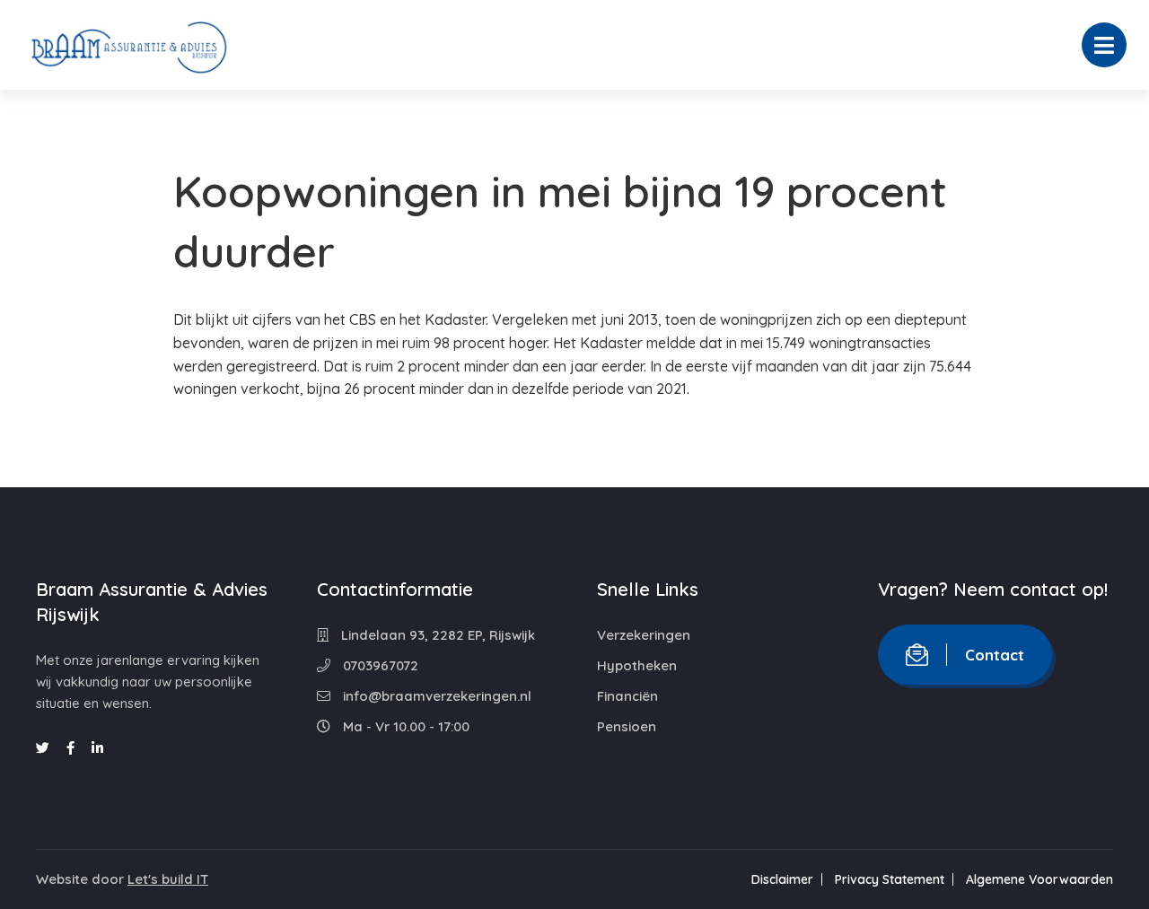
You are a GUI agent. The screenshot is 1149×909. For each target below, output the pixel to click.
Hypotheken (637, 665)
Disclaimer (782, 879)
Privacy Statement (889, 879)
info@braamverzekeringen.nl (435, 695)
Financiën (627, 695)
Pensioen (626, 726)
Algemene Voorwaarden (1039, 879)
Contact (994, 654)
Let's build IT (167, 878)
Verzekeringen (643, 634)
